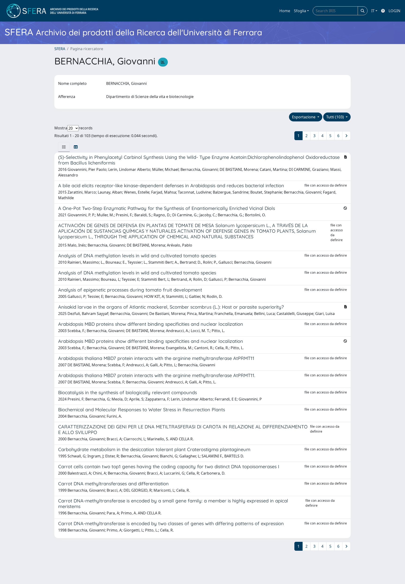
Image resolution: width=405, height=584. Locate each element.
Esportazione (304, 117)
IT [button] (373, 10)
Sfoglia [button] (300, 10)
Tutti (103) (335, 117)
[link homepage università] (52, 11)
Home (284, 10)
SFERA (59, 48)
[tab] (64, 147)
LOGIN (394, 10)
